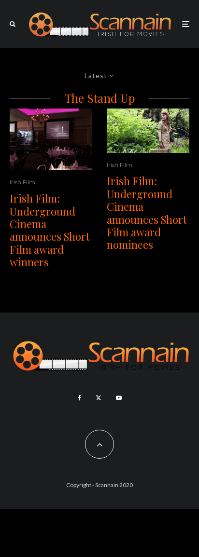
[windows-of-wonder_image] (148, 131)
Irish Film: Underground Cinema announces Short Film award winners (50, 230)
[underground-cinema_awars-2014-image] (51, 139)
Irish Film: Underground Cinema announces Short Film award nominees (147, 213)
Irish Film (22, 182)
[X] (98, 398)
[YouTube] (119, 398)
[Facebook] (79, 398)
